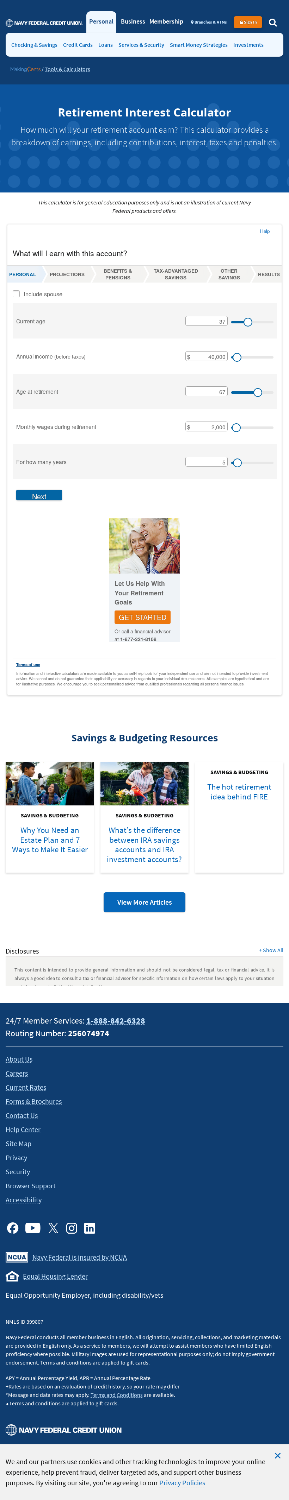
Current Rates (26, 1087)
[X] (53, 1228)
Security (18, 1171)
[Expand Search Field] (273, 22)
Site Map (18, 1143)
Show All (271, 950)
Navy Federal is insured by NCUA (79, 1257)
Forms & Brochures (34, 1101)
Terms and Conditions (117, 1394)
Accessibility (24, 1199)
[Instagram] (71, 1228)
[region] (144, 1472)
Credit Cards (78, 44)
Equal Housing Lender (55, 1276)
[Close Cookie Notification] (277, 1455)
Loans (105, 44)
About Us (19, 1059)
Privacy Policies (182, 1482)
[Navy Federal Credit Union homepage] (44, 22)
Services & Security (141, 44)
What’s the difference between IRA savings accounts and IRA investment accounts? (144, 844)
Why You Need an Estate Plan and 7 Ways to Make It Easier (50, 840)
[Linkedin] (90, 1228)
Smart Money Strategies (199, 44)
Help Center (23, 1129)
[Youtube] (33, 1228)
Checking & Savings (34, 44)
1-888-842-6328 (115, 1020)
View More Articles (151, 904)
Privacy (16, 1157)
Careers (17, 1073)
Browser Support (31, 1185)
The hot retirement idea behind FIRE (239, 791)
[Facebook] (13, 1228)
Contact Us (22, 1115)
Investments (248, 44)
